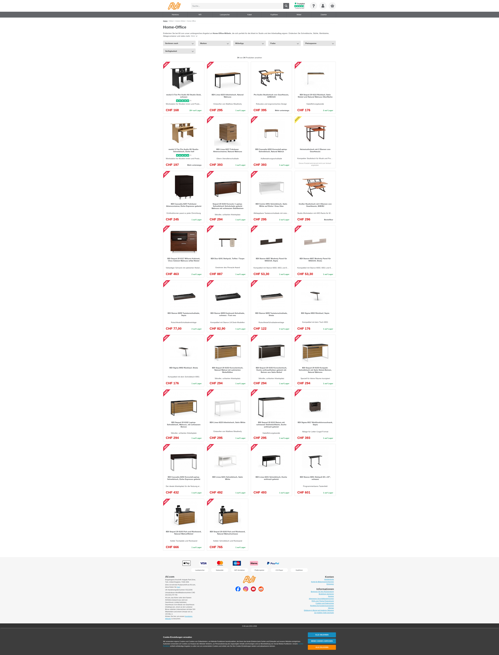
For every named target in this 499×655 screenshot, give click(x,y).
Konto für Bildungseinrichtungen (322, 582)
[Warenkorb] (332, 6)
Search (286, 6)
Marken (203, 43)
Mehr (193, 36)
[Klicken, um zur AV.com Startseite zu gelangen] (174, 6)
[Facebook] (238, 591)
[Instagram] (245, 591)
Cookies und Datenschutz (325, 603)
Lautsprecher (200, 570)
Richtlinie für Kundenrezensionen (322, 606)
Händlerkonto (329, 579)
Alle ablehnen (322, 635)
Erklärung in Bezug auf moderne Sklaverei (319, 610)
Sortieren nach (171, 43)
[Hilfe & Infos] (313, 5)
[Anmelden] (322, 5)
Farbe (272, 43)
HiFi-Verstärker (239, 570)
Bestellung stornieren (326, 594)
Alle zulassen (322, 647)
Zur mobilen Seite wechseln (324, 613)
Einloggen (330, 584)
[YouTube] (253, 591)
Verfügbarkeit (171, 51)
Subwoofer (220, 570)
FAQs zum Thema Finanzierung (323, 601)
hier (178, 587)
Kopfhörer (299, 570)
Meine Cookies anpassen (322, 641)
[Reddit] (261, 591)
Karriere (331, 596)
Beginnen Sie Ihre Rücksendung (322, 592)
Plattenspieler (259, 570)
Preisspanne (310, 43)
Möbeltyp (239, 43)
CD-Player (279, 570)
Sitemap (331, 608)
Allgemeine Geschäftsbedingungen (321, 599)
